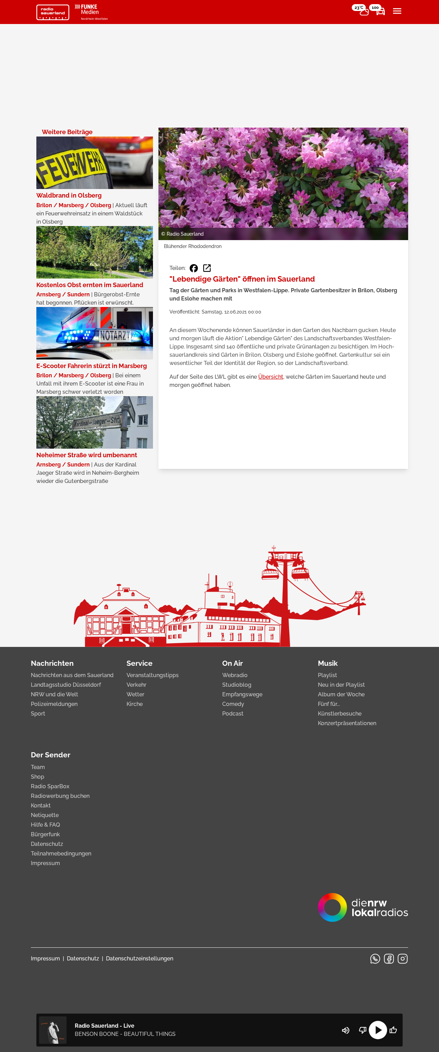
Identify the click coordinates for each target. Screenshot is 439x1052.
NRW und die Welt (54, 694)
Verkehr (136, 685)
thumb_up (393, 1030)
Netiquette (45, 815)
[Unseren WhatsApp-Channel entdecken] (375, 958)
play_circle (378, 1030)
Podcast (233, 713)
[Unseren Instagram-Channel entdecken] (402, 958)
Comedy (233, 704)
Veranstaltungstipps (153, 675)
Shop (37, 776)
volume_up (346, 1030)
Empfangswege (242, 694)
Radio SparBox (50, 786)
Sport (38, 713)
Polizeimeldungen (54, 704)
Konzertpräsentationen (347, 723)
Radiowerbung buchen (60, 796)
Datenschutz (47, 844)
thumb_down (363, 1030)
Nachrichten (52, 663)
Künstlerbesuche (339, 713)
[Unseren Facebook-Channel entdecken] (388, 958)
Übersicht (270, 377)
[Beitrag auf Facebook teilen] (194, 268)
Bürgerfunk (45, 834)
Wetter (135, 694)
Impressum (45, 863)
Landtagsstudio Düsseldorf (66, 685)
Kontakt (41, 805)
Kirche (135, 704)
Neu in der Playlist (341, 685)
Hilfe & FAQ (45, 824)
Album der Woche (341, 694)
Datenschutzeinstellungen (139, 958)
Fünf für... (329, 704)
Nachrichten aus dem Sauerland (72, 675)
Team (38, 767)
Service (140, 663)
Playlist (327, 675)
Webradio (235, 675)
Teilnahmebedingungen (61, 853)
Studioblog (236, 685)
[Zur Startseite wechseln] (52, 12)
